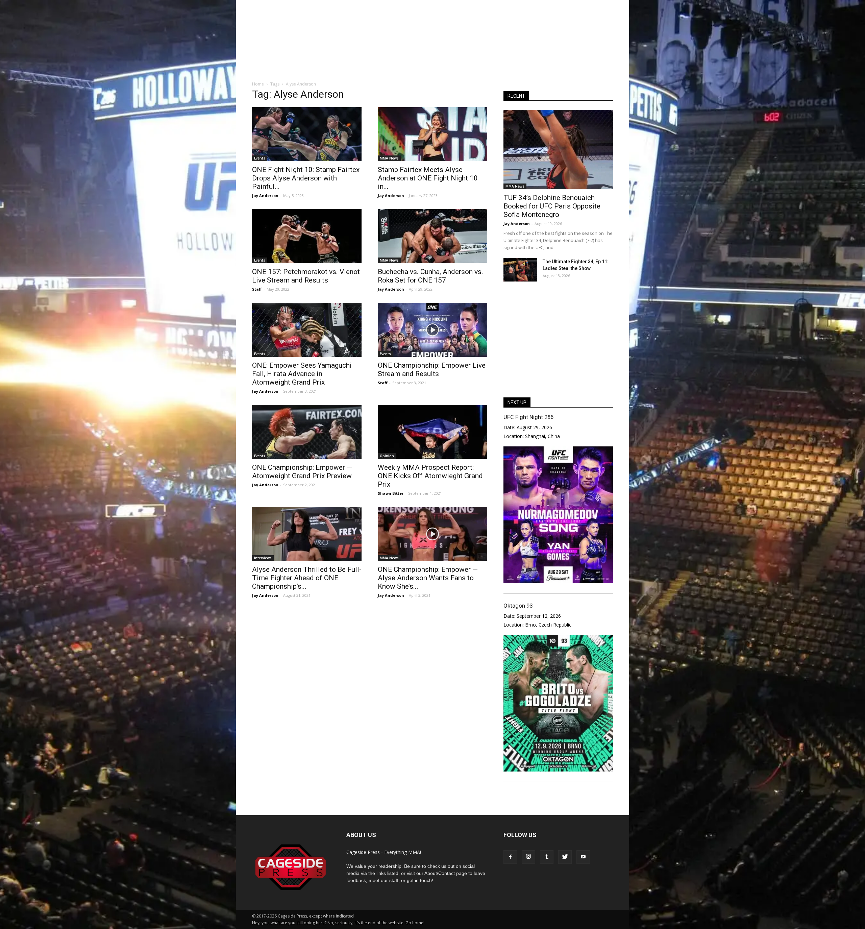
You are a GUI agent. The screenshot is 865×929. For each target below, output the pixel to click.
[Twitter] (565, 857)
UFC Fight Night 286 (528, 417)
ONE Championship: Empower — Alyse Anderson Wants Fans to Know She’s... (428, 577)
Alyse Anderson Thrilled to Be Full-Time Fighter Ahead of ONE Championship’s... (307, 577)
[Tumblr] (546, 857)
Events (259, 158)
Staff (257, 289)
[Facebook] (510, 857)
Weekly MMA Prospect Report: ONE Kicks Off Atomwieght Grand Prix (430, 475)
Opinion (387, 456)
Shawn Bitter (390, 493)
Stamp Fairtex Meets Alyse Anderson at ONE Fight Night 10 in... (428, 178)
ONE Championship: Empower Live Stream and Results (432, 369)
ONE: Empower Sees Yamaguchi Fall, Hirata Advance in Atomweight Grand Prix (302, 373)
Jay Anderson (265, 195)
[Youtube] (583, 857)
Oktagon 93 (518, 605)
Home (258, 84)
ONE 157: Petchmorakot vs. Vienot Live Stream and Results (306, 276)
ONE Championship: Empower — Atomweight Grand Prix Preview (302, 471)
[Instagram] (528, 857)
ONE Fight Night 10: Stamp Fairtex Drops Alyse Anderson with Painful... (306, 178)
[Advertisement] (432, 50)
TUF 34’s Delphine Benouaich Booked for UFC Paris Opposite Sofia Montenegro (551, 206)
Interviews (263, 558)
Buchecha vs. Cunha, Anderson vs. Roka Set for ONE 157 (430, 276)
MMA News (389, 158)
